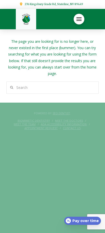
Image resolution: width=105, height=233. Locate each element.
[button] (79, 19)
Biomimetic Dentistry (34, 120)
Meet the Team (25, 124)
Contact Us (72, 128)
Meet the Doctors (69, 120)
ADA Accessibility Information (64, 124)
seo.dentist (61, 113)
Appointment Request (41, 128)
